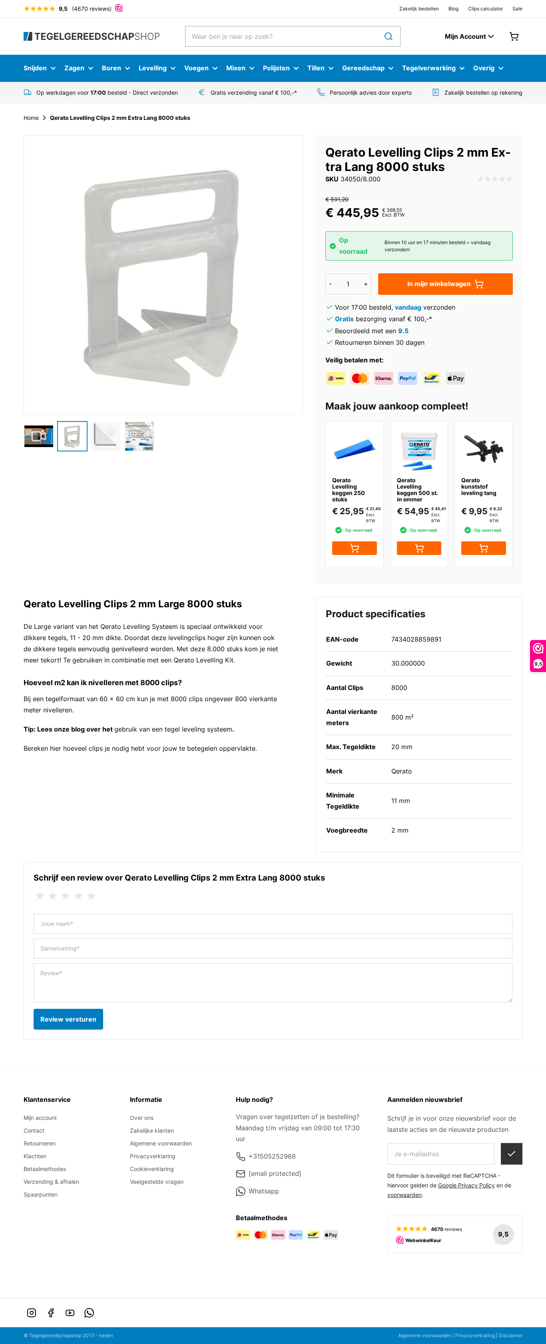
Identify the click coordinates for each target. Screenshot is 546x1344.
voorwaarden (404, 1194)
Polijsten (276, 68)
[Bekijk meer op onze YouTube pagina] (70, 1313)
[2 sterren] (52, 896)
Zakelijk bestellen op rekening (483, 92)
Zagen (74, 68)
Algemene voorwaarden (161, 1143)
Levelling (153, 68)
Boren (111, 68)
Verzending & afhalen (51, 1181)
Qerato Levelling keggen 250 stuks (348, 490)
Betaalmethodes (45, 1168)
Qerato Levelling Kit (203, 660)
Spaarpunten (41, 1194)
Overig (483, 68)
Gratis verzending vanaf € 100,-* (254, 92)
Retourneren (40, 1143)
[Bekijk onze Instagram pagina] (32, 1313)
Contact (34, 1130)
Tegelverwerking (429, 68)
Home (31, 117)
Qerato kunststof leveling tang (478, 486)
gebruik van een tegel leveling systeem (173, 729)
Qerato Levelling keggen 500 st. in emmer (417, 490)
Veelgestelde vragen (156, 1181)
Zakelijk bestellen (419, 9)
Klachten (35, 1156)
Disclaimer (510, 1335)
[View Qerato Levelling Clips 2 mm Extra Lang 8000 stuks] (39, 436)
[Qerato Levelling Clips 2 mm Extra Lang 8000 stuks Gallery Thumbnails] (89, 436)
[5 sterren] (91, 896)
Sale (517, 9)
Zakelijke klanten (152, 1130)
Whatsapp (264, 1191)
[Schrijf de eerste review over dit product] (495, 179)
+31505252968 (272, 1156)
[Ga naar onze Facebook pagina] (51, 1313)
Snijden (35, 68)
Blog (453, 9)
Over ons (141, 1117)
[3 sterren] (65, 896)
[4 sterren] (78, 896)
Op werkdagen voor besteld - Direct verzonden (107, 92)
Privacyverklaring (152, 1156)
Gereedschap (363, 68)
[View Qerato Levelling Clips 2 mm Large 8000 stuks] (72, 436)
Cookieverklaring (152, 1168)
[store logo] (91, 36)
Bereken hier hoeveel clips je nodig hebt (84, 748)
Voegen (196, 68)
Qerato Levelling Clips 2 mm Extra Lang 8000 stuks (120, 117)
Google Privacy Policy (466, 1185)
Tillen (316, 68)
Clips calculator (485, 9)
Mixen (235, 68)
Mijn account (40, 1117)
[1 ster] (40, 896)
